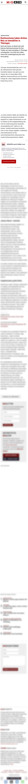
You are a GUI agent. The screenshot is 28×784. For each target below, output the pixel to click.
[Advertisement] (14, 19)
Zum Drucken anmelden (22, 63)
